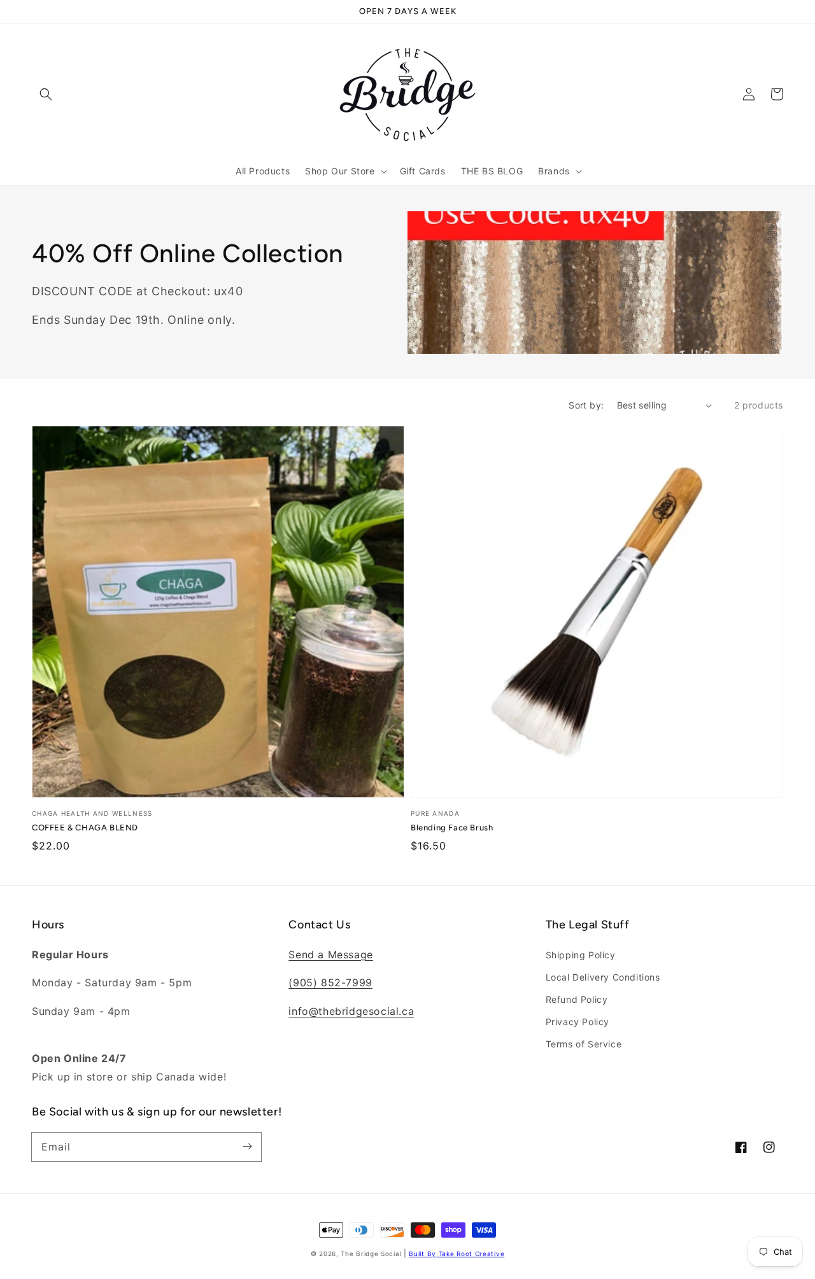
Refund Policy (577, 999)
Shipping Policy (581, 954)
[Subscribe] (247, 1147)
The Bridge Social (371, 1253)
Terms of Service (584, 1043)
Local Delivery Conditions (603, 977)
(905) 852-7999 (330, 982)
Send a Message (330, 954)
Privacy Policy (577, 1021)
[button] (46, 94)
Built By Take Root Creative (456, 1253)
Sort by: (586, 405)
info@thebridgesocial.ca (351, 1011)
